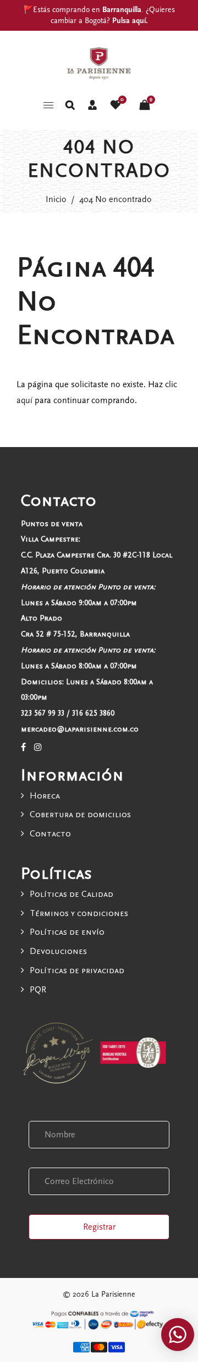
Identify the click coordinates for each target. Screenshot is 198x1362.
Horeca (45, 796)
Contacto (50, 834)
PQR (38, 990)
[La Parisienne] (99, 63)
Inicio (56, 199)
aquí (24, 400)
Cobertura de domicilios (80, 814)
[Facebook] (23, 747)
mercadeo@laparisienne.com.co (80, 729)
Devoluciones (58, 951)
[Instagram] (38, 747)
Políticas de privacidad (77, 970)
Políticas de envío (67, 932)
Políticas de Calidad (71, 894)
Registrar (99, 1227)
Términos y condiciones (79, 913)
